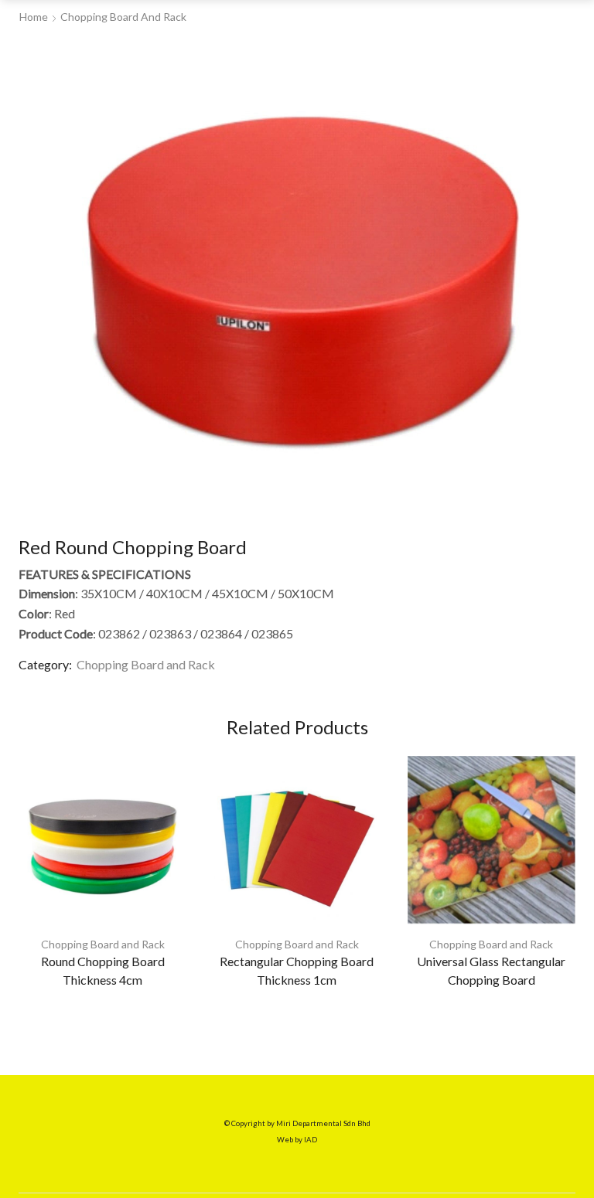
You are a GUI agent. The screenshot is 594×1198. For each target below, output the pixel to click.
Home (33, 16)
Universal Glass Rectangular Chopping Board (491, 970)
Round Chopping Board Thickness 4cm (103, 970)
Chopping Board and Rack (123, 16)
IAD (310, 1139)
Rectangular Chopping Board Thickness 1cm (297, 970)
